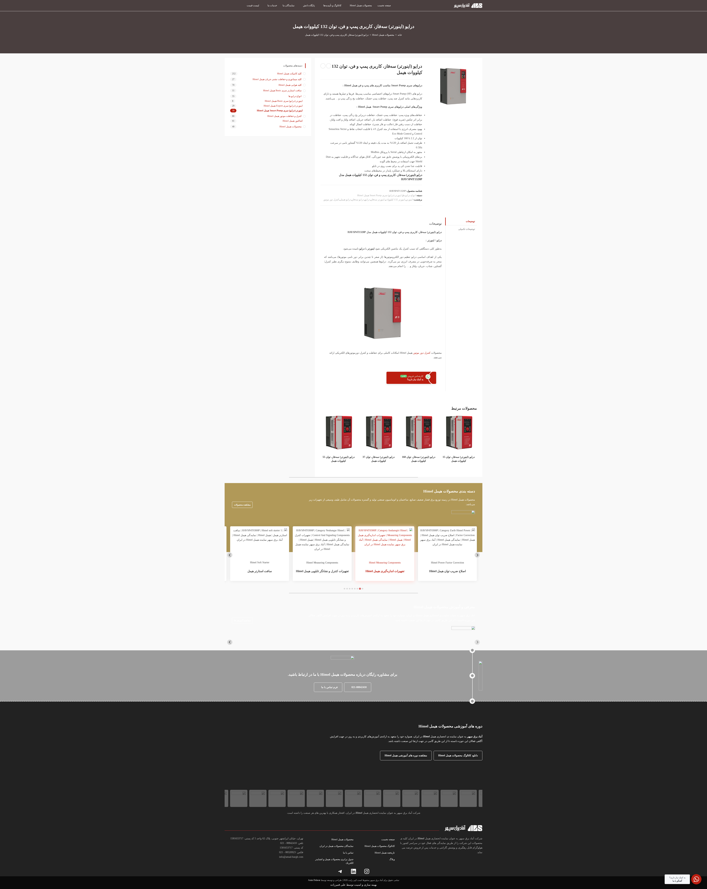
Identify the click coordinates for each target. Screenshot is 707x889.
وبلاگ (392, 859)
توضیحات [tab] (470, 221)
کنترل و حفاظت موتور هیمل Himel (284, 116)
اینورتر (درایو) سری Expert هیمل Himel (283, 105)
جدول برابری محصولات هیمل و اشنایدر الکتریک (334, 861)
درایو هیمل (345, 199)
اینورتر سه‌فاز (377, 199)
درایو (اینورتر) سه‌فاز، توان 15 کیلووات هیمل (459, 459)
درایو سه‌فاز (358, 199)
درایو (367, 199)
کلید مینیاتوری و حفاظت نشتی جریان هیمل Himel (277, 79)
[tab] (362, 588)
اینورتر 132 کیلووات (395, 199)
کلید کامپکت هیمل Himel (289, 73)
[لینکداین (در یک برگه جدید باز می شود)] (233, 5)
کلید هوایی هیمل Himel (290, 85)
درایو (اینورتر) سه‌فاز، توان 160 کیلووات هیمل (418, 459)
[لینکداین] (353, 871)
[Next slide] (229, 555)
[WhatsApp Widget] (696, 879)
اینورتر (409, 199)
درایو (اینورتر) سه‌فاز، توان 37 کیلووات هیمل (379, 459)
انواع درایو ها (409, 195)
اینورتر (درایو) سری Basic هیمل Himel (284, 101)
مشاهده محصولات (242, 504)
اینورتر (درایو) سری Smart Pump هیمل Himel (379, 195)
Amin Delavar (314, 880)
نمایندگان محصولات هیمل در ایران (336, 846)
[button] (357, 687)
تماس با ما (348, 852)
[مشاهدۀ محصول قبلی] (328, 65)
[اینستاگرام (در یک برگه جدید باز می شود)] (239, 5)
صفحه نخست (388, 839)
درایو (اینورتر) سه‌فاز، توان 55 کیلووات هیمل (339, 459)
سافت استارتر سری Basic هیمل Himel (282, 90)
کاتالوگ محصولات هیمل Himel (380, 846)
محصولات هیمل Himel (290, 126)
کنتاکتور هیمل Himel (293, 120)
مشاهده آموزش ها (242, 620)
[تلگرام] (340, 871)
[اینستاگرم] (367, 871)
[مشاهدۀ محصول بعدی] (323, 65)
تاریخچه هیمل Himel (385, 852)
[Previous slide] (477, 555)
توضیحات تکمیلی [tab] (466, 229)
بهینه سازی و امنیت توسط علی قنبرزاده (353, 884)
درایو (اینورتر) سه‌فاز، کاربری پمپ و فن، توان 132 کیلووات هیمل (337, 34)
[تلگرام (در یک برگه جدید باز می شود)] (226, 5)
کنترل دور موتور (331, 199)
